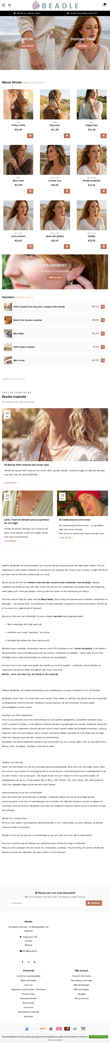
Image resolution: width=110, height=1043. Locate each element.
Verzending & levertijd (28, 1012)
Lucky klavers (18, 236)
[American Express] (26, 1029)
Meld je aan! (55, 277)
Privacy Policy (28, 994)
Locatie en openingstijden (28, 976)
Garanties (28, 1016)
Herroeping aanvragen (81, 980)
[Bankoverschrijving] (35, 1029)
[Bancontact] (75, 1029)
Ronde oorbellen (91, 180)
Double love (55, 180)
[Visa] (83, 1029)
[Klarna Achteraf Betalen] (59, 1029)
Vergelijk (81, 994)
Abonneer (95, 903)
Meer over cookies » (55, 1040)
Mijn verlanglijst (81, 989)
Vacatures (28, 1007)
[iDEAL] (51, 1029)
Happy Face (92, 125)
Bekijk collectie (33, 83)
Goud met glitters (55, 236)
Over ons (28, 985)
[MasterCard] (67, 1029)
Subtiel (91, 236)
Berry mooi (18, 180)
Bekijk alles (24, 297)
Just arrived (27, 46)
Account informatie (81, 976)
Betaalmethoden (28, 998)
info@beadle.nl (30, 951)
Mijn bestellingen (81, 985)
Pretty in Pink (18, 125)
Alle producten (81, 998)
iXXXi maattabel (28, 980)
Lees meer (10, 483)
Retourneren (28, 1003)
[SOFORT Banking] (43, 1029)
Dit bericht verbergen (98, 1037)
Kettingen (82, 46)
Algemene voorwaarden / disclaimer (28, 989)
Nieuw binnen (47, 599)
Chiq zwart (55, 125)
